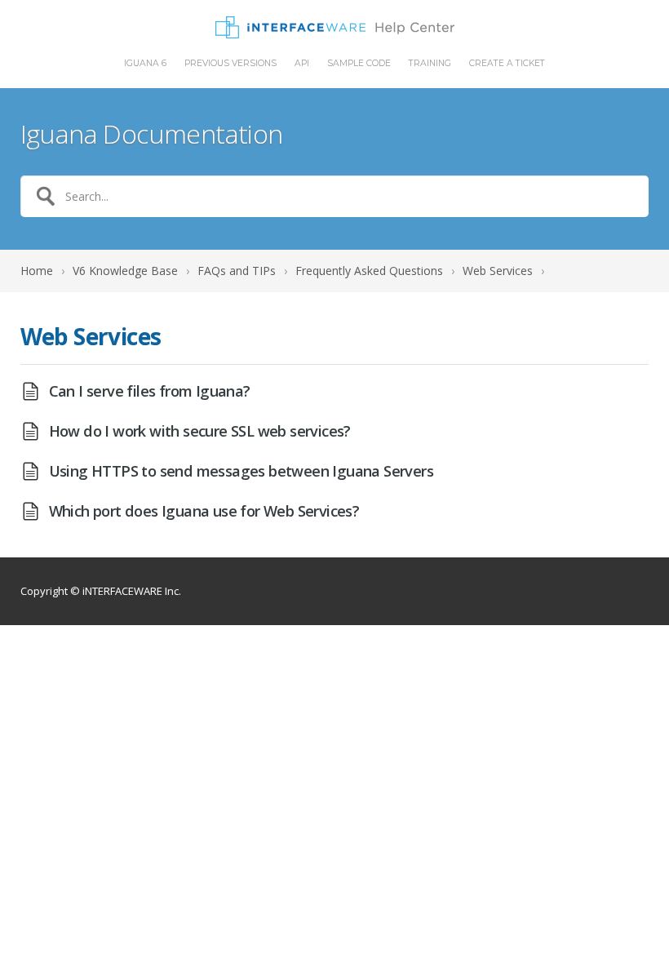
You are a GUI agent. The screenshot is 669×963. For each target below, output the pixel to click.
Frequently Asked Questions (369, 270)
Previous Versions (230, 64)
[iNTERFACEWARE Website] (334, 27)
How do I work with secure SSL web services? (200, 431)
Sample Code (359, 64)
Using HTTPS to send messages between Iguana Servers (241, 471)
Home (36, 270)
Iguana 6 (145, 64)
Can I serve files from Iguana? (149, 391)
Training (430, 64)
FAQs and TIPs (236, 270)
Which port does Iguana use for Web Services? (204, 511)
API (302, 64)
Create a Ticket (507, 64)
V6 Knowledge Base (125, 270)
